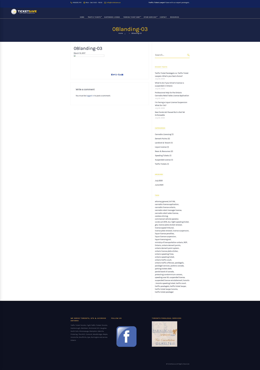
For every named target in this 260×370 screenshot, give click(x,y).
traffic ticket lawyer (178, 286)
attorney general (161, 201)
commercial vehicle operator (166, 219)
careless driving (161, 216)
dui (169, 222)
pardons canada (177, 266)
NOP (185, 242)
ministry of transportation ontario (169, 242)
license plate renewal (163, 231)
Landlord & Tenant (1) (164, 143)
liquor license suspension (165, 236)
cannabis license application (167, 204)
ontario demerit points (171, 245)
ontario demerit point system (167, 248)
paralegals (179, 263)
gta (156, 225)
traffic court (181, 283)
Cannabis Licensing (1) (164, 134)
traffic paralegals (162, 286)
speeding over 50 (162, 277)
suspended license (177, 277)
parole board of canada (164, 271)
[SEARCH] (188, 55)
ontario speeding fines (164, 254)
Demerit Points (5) (162, 138)
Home (120, 33)
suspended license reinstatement (168, 280)
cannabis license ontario (165, 207)
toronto (186, 280)
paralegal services (162, 266)
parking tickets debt (163, 269)
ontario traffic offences (164, 263)
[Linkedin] (120, 74)
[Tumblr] (118, 74)
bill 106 (172, 201)
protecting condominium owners (168, 274)
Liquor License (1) (162, 147)
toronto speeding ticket (165, 283)
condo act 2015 (161, 222)
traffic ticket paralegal (164, 292)
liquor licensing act (163, 239)
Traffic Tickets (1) (162, 164)
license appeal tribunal (164, 228)
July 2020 (159, 180)
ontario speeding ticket (164, 257)
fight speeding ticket (180, 222)
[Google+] (116, 74)
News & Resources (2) (164, 151)
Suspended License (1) (164, 160)
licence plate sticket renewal (170, 225)
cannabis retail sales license (166, 213)
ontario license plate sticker (166, 251)
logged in (90, 96)
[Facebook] (112, 74)
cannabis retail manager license (168, 210)
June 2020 (159, 185)
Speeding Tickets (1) (163, 155)
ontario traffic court (163, 260)
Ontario (158, 245)
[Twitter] (114, 74)
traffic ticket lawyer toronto (166, 289)
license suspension (181, 231)
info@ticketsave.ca (113, 2)
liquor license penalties (164, 233)
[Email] (122, 74)
